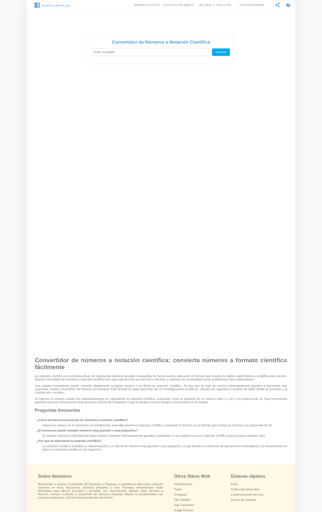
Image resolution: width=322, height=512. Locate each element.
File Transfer (182, 499)
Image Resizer (183, 510)
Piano (178, 489)
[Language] (286, 5)
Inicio (234, 484)
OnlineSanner (183, 484)
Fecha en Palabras (178, 5)
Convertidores (252, 5)
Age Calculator (184, 505)
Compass (180, 494)
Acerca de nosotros (243, 499)
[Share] (276, 5)
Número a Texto (147, 5)
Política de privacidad (245, 489)
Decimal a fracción (215, 5)
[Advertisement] (161, 20)
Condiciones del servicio (247, 494)
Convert (221, 52)
